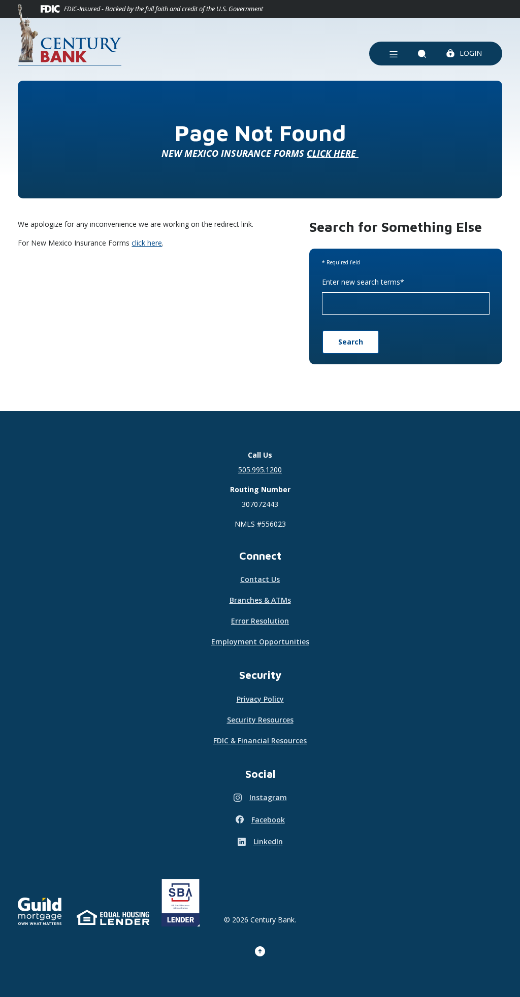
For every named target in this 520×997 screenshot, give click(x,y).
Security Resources (260, 720)
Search (350, 342)
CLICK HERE (333, 153)
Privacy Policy (260, 699)
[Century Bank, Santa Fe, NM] (69, 34)
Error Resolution (260, 621)
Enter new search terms (363, 282)
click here (147, 243)
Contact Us (260, 579)
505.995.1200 (260, 469)
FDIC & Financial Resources (260, 740)
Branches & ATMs (260, 600)
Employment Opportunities (260, 641)
